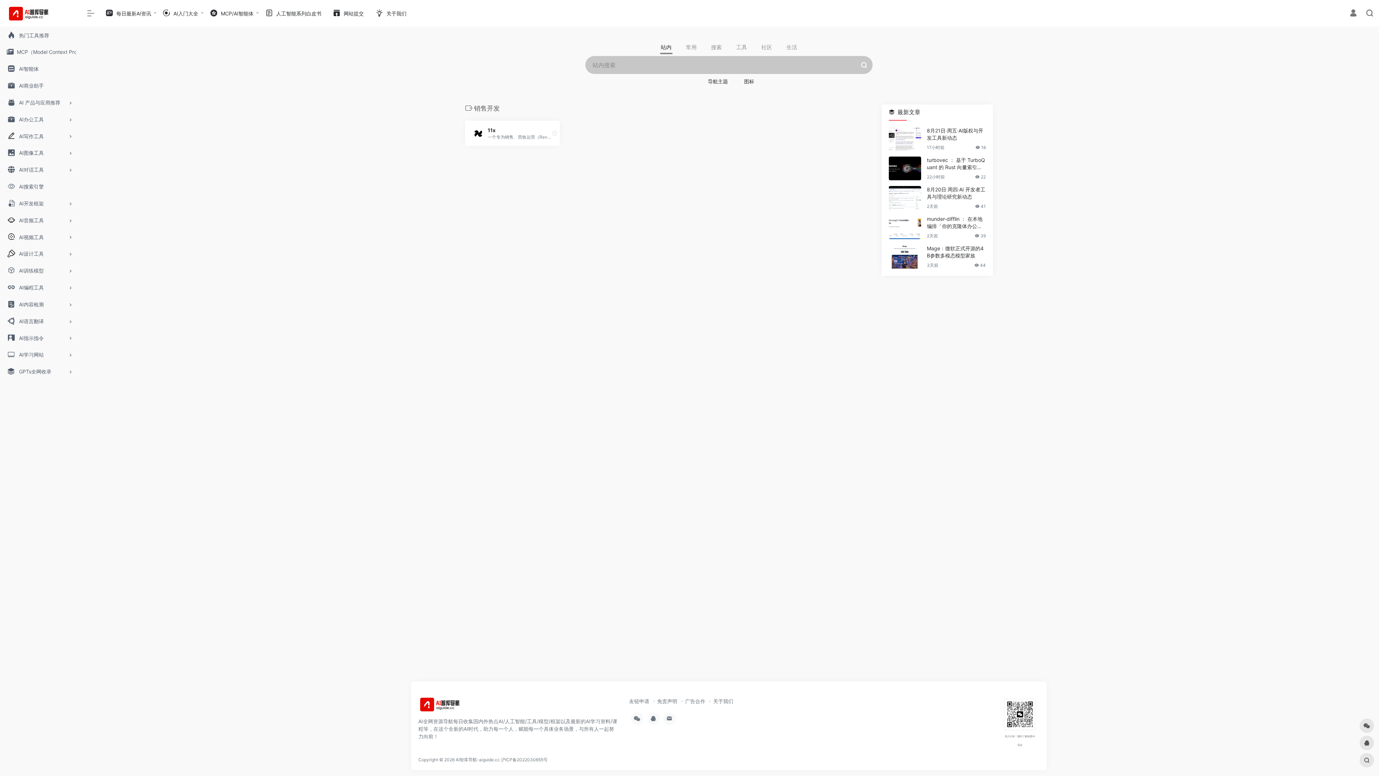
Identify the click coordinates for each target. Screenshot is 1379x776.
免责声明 (667, 701)
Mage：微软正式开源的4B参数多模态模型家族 (955, 252)
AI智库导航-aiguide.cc (478, 759)
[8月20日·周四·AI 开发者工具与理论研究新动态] (905, 198)
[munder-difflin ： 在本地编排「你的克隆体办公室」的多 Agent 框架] (905, 227)
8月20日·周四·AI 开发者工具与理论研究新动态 (956, 193)
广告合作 (695, 701)
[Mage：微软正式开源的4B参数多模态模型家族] (905, 257)
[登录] (1353, 14)
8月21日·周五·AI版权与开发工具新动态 (955, 134)
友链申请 (639, 701)
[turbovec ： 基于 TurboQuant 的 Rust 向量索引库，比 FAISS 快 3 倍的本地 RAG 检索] (905, 168)
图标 (749, 81)
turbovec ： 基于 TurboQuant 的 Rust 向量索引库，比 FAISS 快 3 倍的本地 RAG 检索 (956, 164)
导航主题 (718, 81)
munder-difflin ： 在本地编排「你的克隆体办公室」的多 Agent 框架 (955, 223)
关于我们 (723, 701)
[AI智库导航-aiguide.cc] (450, 706)
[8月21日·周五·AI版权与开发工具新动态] (905, 139)
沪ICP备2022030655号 (524, 759)
